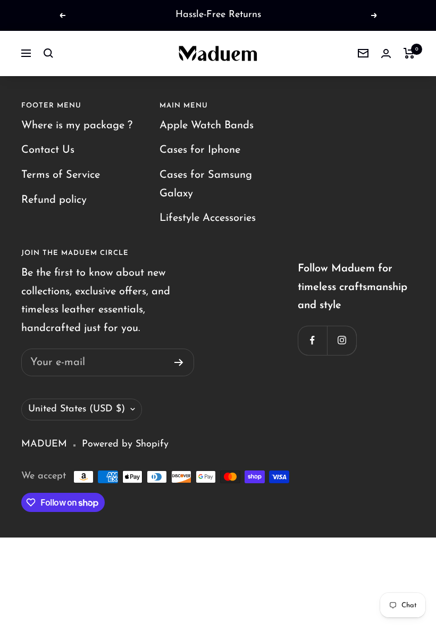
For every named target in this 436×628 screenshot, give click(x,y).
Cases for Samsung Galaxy (206, 184)
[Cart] (409, 53)
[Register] (178, 362)
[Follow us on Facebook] (312, 340)
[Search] (48, 53)
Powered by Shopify (125, 444)
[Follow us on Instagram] (341, 340)
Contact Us (47, 150)
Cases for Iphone (200, 150)
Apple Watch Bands (207, 125)
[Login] (386, 53)
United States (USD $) (76, 409)
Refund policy (54, 200)
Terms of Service (60, 175)
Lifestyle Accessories (208, 218)
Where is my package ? (76, 125)
